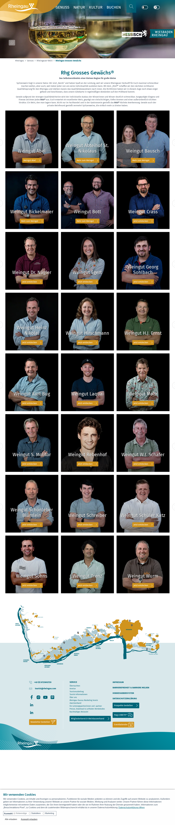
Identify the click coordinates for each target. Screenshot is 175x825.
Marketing (49, 813)
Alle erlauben (11, 819)
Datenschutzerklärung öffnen (132, 807)
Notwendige (21, 813)
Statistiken (36, 813)
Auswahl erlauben (29, 819)
